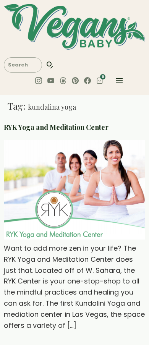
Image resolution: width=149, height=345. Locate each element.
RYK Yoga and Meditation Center (56, 127)
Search (50, 65)
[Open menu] (119, 82)
